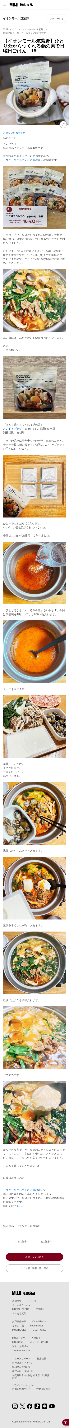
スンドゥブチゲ (12, 428)
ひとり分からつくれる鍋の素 (23, 160)
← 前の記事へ (22, 1241)
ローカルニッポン (21, 1305)
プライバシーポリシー (23, 1385)
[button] (4, 4)
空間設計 (40, 1309)
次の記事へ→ (47, 1241)
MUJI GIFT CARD (39, 1342)
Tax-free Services (21, 1350)
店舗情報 (16, 1300)
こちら (18, 1205)
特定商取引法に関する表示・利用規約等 (30, 1376)
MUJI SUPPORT (20, 1309)
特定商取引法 (43, 1388)
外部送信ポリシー (21, 1388)
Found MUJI (36, 1325)
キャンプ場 (18, 1325)
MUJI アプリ (18, 1338)
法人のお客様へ (20, 1346)
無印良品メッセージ (22, 1362)
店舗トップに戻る (34, 1257)
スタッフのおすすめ (14, 132)
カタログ (36, 1338)
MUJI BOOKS (19, 1330)
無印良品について (21, 1367)
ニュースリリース (21, 1358)
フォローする (56, 18)
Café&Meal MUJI (41, 1321)
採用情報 (41, 1358)
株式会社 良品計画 (22, 1371)
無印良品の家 (19, 1321)
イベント (32, 1300)
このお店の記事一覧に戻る (34, 1268)
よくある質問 (19, 1313)
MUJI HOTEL (39, 1330)
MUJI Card (17, 1342)
